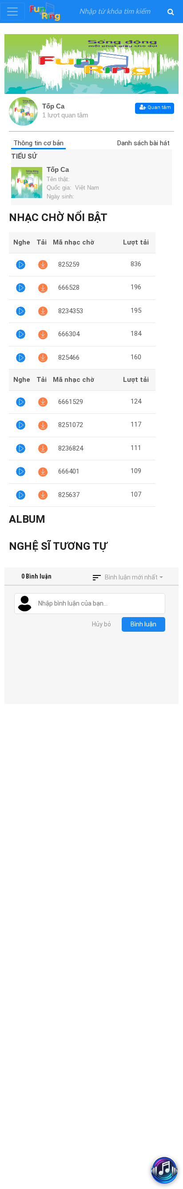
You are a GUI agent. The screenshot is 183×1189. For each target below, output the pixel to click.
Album (27, 519)
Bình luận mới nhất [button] (131, 577)
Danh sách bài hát (143, 143)
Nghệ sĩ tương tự (58, 546)
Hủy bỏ (101, 624)
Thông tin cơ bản (38, 143)
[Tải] (43, 265)
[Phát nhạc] (20, 264)
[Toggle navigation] (12, 11)
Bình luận (143, 624)
